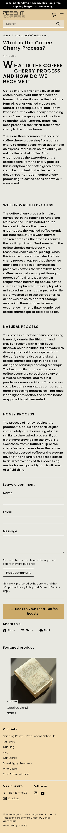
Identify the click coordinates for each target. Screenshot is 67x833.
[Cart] (54, 15)
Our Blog (8, 747)
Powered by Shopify (15, 825)
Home (6, 35)
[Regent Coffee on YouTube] (42, 793)
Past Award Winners (16, 774)
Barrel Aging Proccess (17, 763)
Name (8, 493)
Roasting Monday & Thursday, (24, 3)
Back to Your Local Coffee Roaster (36, 611)
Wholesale (10, 768)
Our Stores (10, 758)
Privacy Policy (24, 587)
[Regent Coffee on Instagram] (35, 793)
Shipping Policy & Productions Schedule (29, 736)
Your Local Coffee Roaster (31, 35)
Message (10, 531)
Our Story (9, 741)
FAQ (5, 752)
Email (7, 512)
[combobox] (33, 24)
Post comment (18, 572)
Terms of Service (50, 587)
